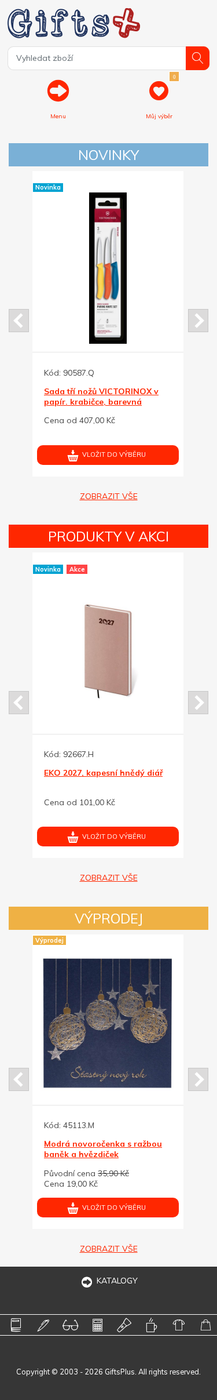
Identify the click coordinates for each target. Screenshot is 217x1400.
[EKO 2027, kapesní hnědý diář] (107, 650)
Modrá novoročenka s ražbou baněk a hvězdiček (103, 1149)
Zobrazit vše (109, 496)
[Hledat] (197, 58)
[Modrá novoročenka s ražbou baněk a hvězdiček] (107, 1021)
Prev (19, 320)
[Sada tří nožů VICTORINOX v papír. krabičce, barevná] (107, 268)
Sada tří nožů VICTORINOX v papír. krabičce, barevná (101, 396)
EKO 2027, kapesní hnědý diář (103, 773)
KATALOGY (117, 1280)
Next (198, 320)
